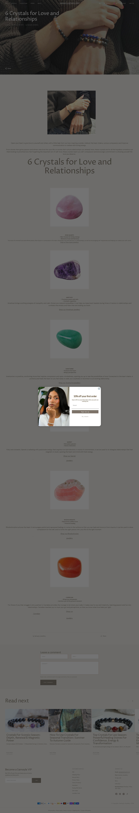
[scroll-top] (135, 809)
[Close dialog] (99, 389)
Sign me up (85, 412)
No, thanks (85, 416)
